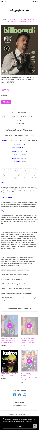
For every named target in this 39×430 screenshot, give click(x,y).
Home (4, 19)
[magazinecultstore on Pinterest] (19, 395)
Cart (36, 2)
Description (19, 124)
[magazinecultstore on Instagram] (24, 395)
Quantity (4, 95)
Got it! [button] (20, 426)
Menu (5, 2)
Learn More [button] (28, 421)
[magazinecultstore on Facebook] (14, 395)
